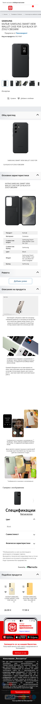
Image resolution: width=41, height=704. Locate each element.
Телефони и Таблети (16, 14)
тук (31, 688)
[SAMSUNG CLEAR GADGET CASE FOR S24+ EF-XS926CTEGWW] (11, 588)
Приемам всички (22, 692)
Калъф (24, 233)
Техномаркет (21, 33)
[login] (36, 8)
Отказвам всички (22, 696)
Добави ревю (20, 281)
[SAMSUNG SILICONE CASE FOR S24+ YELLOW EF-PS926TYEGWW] (29, 588)
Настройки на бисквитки (22, 700)
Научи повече (24, 631)
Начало (5, 14)
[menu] (5, 8)
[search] (26, 8)
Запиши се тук (20, 653)
